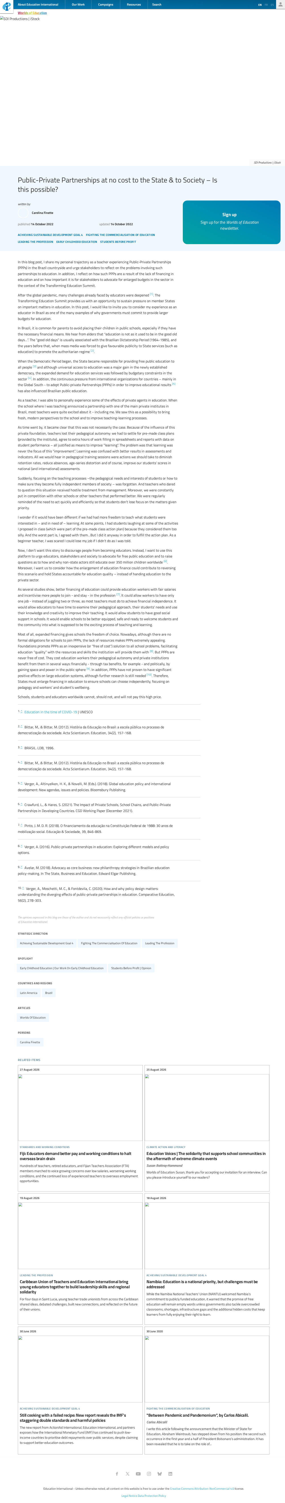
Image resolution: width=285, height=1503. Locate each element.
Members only (280, 4)
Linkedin (170, 1474)
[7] (118, 594)
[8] (151, 651)
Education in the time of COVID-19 (50, 711)
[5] (173, 383)
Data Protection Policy (152, 1496)
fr (266, 4)
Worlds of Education (32, 12)
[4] (29, 378)
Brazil (48, 993)
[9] (88, 668)
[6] (165, 561)
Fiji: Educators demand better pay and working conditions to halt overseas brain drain (80, 1125)
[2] (92, 350)
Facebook (117, 1474)
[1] (151, 294)
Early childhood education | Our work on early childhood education (62, 968)
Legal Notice (129, 1496)
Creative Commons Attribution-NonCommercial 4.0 (202, 1489)
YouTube (138, 1474)
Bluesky (159, 1474)
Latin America (28, 993)
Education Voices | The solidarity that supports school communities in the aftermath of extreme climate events (207, 1123)
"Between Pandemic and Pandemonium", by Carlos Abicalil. (207, 1388)
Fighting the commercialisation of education (109, 943)
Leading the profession (159, 943)
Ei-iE (6, 7)
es (272, 4)
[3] (34, 366)
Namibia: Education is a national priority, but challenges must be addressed (207, 1256)
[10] (149, 674)
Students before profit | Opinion (131, 968)
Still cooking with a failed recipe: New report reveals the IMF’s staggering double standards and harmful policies (80, 1387)
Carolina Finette (30, 1042)
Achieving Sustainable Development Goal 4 (46, 943)
